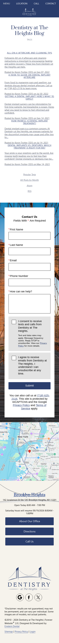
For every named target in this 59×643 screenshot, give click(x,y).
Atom (29, 185)
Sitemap (9, 631)
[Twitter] (38, 597)
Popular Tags (29, 174)
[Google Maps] (20, 597)
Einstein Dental (12, 626)
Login (32, 631)
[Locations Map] (29, 451)
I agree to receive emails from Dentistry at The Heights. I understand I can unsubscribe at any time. (32, 365)
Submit (29, 385)
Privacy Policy (21, 405)
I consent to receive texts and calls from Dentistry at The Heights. (32, 333)
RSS (29, 191)
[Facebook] (29, 597)
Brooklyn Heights (29, 494)
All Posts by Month (29, 179)
